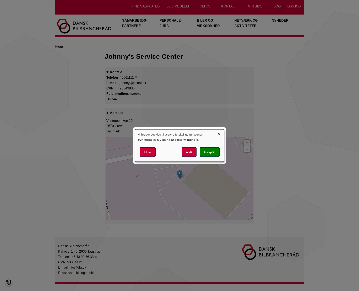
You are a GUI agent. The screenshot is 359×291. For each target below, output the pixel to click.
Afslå (189, 152)
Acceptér (209, 152)
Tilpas (147, 152)
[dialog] (179, 145)
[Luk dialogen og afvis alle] (219, 133)
